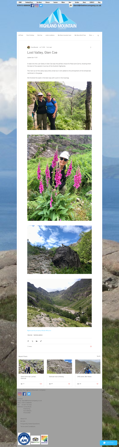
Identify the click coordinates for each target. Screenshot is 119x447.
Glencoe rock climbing (56, 377)
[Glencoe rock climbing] (59, 367)
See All (98, 356)
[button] (98, 35)
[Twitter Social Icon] (29, 394)
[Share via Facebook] (28, 341)
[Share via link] (41, 341)
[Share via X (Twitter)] (32, 341)
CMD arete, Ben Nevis (84, 377)
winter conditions (50, 35)
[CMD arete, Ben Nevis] (87, 367)
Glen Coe (39, 35)
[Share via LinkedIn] (36, 341)
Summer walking (38, 335)
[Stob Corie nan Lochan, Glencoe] (31, 367)
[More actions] (91, 47)
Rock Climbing (30, 35)
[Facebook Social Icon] (32, 5)
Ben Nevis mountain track (64, 35)
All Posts (21, 35)
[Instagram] (19, 394)
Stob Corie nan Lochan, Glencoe (28, 377)
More (90, 35)
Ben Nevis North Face (80, 35)
